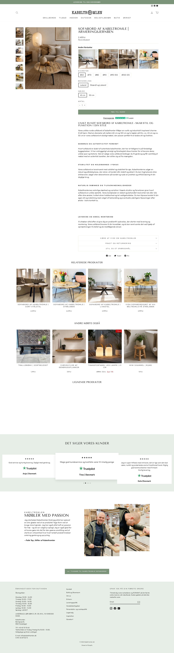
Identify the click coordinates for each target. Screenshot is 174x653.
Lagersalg (70, 613)
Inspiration (70, 616)
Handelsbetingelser (73, 606)
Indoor (74, 18)
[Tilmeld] (138, 602)
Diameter (83, 71)
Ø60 (82, 75)
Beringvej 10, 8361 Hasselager (21, 623)
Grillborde (49, 18)
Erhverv (69, 599)
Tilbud (63, 18)
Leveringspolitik (71, 603)
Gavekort (69, 619)
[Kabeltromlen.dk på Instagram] (111, 608)
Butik (117, 18)
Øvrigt (127, 18)
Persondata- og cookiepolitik (76, 609)
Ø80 (97, 75)
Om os (68, 596)
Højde (81, 91)
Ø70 (89, 75)
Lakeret (83, 85)
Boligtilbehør (102, 18)
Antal (81, 101)
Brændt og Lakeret (98, 85)
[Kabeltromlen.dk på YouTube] (119, 608)
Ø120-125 (126, 75)
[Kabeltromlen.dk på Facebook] (115, 608)
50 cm (91, 95)
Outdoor (86, 18)
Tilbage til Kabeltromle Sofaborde (88, 571)
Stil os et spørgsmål (118, 248)
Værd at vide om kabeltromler (118, 238)
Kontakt (69, 589)
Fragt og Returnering (118, 243)
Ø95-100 (114, 75)
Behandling (85, 81)
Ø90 (105, 75)
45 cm (82, 95)
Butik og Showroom (73, 592)
